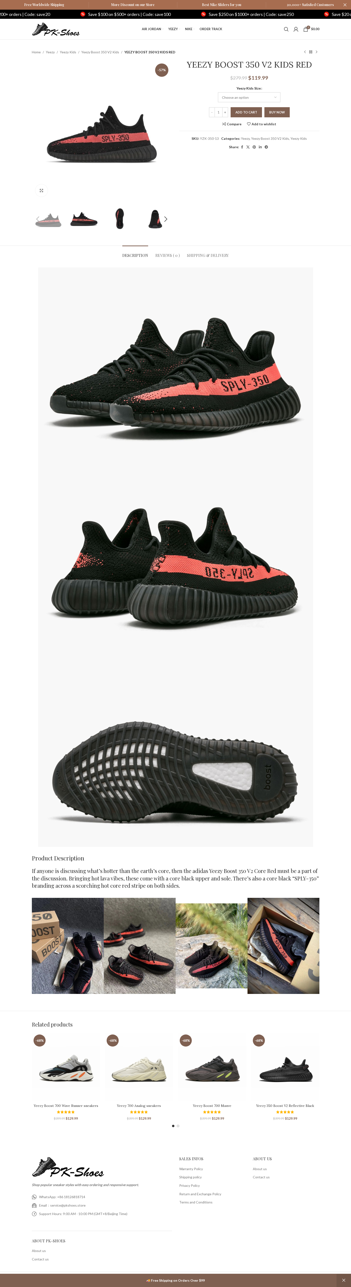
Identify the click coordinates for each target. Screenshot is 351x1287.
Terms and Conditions (196, 1202)
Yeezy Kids (68, 52)
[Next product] (316, 52)
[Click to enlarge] (41, 190)
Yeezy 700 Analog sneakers (139, 1106)
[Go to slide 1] (173, 1126)
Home (36, 52)
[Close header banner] (345, 5)
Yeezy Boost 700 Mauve (212, 1106)
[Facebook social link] (242, 147)
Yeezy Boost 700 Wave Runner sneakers (66, 1106)
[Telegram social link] (266, 147)
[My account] (296, 29)
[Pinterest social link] (254, 147)
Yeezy (50, 52)
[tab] (135, 253)
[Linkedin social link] (260, 147)
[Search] (286, 29)
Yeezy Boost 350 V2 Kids (100, 52)
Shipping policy (190, 1177)
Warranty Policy (191, 1169)
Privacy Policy (189, 1185)
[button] (38, 219)
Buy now (277, 112)
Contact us (40, 1259)
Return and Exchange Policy (200, 1194)
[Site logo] (56, 29)
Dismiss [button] (344, 1280)
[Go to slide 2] (178, 1126)
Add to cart (246, 112)
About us (39, 1251)
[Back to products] (311, 52)
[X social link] (248, 147)
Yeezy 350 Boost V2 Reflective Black (285, 1106)
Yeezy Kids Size (248, 88)
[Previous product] (305, 52)
